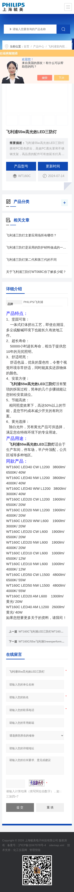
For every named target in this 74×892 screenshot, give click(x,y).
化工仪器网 (20, 850)
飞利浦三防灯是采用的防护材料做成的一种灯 (37, 247)
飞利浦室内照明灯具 (60, 46)
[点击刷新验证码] (37, 783)
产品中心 (38, 46)
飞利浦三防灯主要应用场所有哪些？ (31, 235)
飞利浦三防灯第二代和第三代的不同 (31, 259)
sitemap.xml (56, 845)
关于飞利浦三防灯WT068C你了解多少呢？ (36, 271)
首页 (26, 46)
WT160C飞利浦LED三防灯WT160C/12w (43, 631)
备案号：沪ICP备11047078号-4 (26, 845)
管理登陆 (34, 850)
